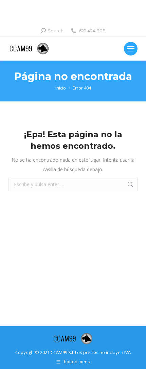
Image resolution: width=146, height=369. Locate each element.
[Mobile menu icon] (131, 48)
